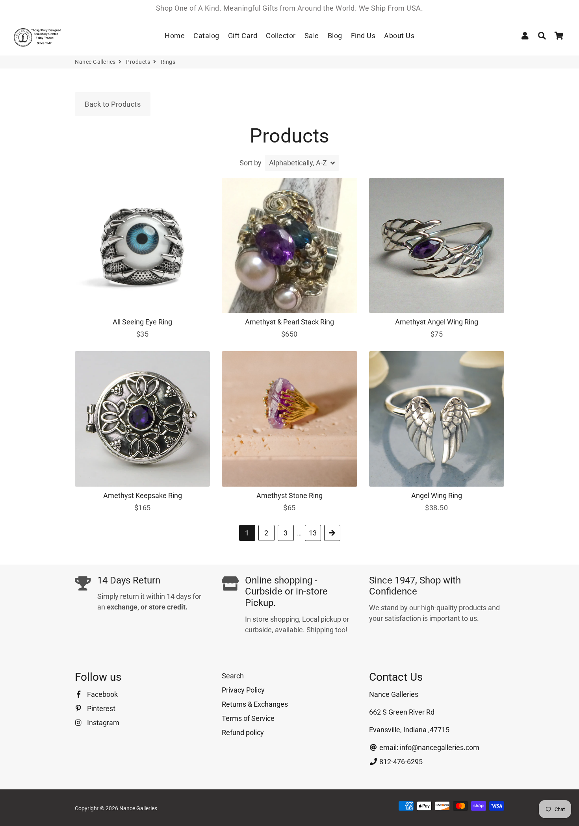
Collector (281, 35)
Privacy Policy (243, 690)
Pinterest (100, 708)
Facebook (101, 694)
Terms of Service (248, 718)
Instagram (102, 723)
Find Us (363, 35)
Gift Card (243, 35)
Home (175, 35)
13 (313, 533)
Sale (311, 35)
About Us (399, 35)
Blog (335, 35)
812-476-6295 (400, 761)
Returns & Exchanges (255, 704)
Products (138, 62)
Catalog (206, 35)
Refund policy (243, 732)
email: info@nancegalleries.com (428, 747)
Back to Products (113, 104)
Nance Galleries (95, 62)
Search (233, 676)
